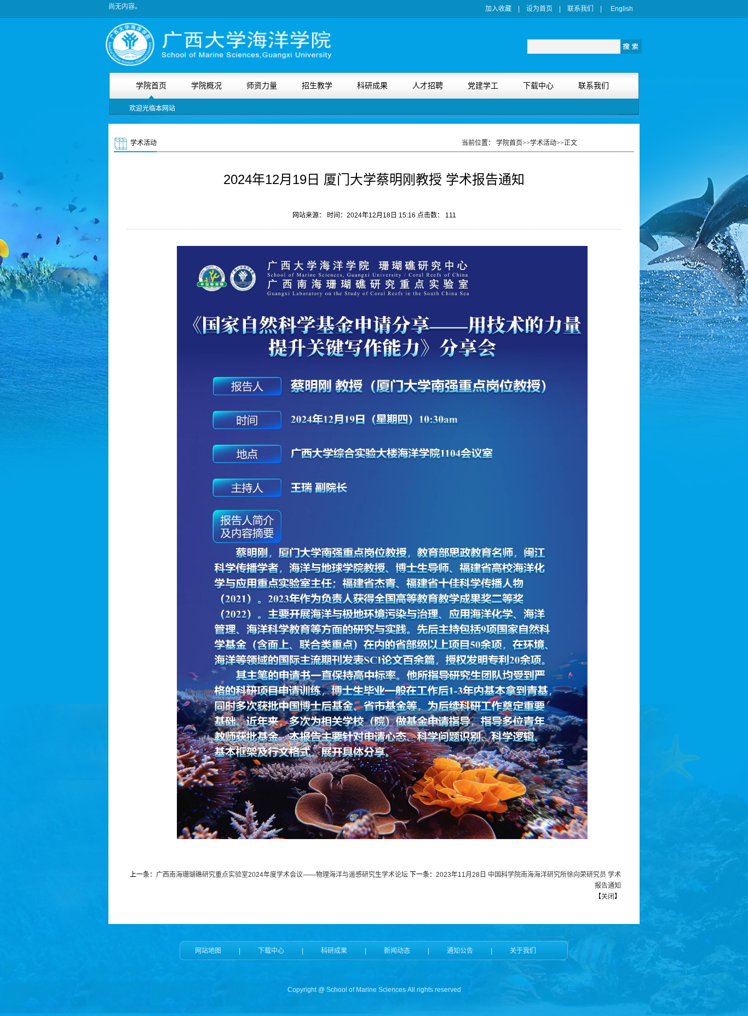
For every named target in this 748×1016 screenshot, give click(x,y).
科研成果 (334, 951)
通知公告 (460, 951)
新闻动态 (397, 951)
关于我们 (523, 951)
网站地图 (208, 951)
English (622, 9)
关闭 (607, 896)
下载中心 (271, 951)
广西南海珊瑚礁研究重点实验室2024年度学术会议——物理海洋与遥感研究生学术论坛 (282, 875)
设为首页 (539, 9)
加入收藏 (498, 9)
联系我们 (580, 9)
